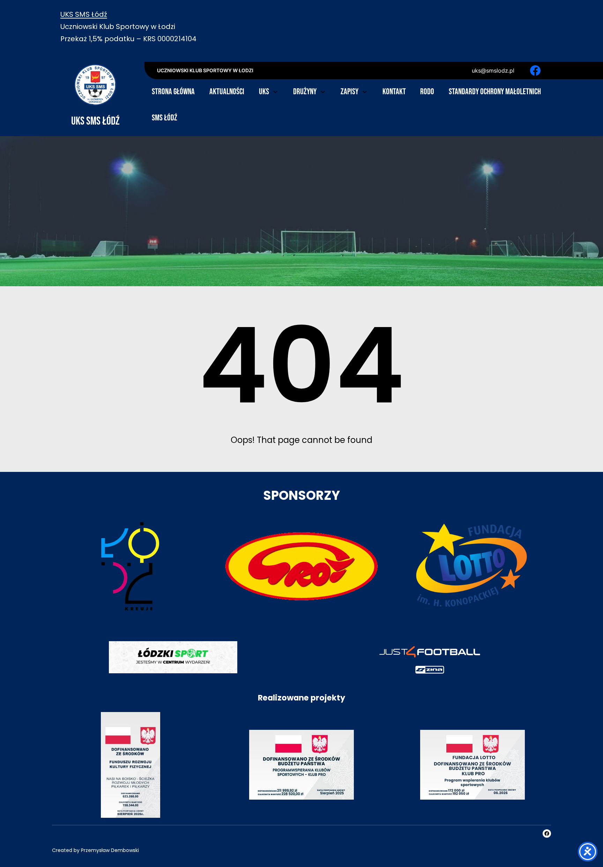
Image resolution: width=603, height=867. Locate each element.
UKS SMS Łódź (83, 14)
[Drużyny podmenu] (322, 91)
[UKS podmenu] (275, 91)
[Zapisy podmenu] (364, 91)
